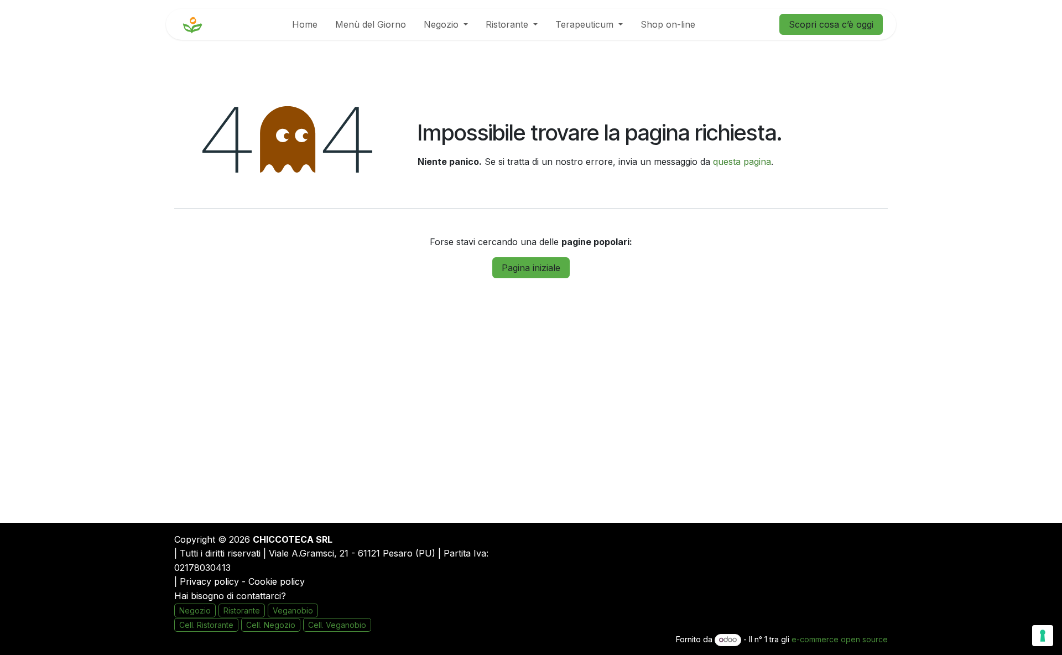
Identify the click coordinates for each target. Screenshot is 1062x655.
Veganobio (293, 610)
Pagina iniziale (531, 267)
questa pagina (742, 161)
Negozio (195, 610)
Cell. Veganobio (337, 625)
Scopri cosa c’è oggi (831, 24)
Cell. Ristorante (206, 625)
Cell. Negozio (270, 625)
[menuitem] (304, 24)
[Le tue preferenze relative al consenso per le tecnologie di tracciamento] (1042, 635)
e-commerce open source (840, 639)
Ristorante (241, 610)
